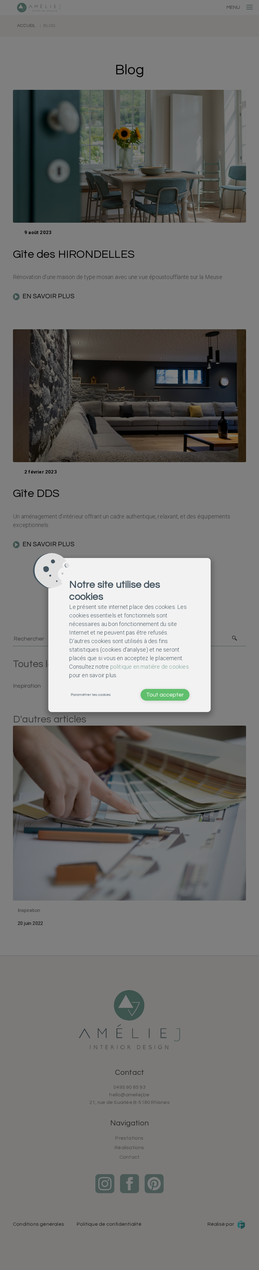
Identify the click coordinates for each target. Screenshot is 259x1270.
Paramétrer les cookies (91, 695)
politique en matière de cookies (149, 666)
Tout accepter (165, 695)
